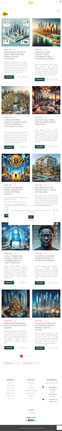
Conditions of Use (10, 395)
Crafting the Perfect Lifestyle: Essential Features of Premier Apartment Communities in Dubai (15, 123)
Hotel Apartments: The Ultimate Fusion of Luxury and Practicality (45, 189)
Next (37, 356)
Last (40, 356)
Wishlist (31, 398)
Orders (31, 385)
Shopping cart (31, 395)
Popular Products (10, 385)
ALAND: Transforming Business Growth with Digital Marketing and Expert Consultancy (13, 259)
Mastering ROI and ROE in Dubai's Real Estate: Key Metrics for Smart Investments (14, 55)
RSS (59, 11)
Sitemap (10, 383)
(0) (15, 49)
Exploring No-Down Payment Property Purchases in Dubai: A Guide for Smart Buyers (44, 55)
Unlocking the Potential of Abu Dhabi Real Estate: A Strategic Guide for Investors (45, 326)
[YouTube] (31, 413)
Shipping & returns (10, 393)
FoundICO (13, 199)
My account (31, 383)
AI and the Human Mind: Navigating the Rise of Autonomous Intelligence (45, 258)
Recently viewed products (31, 390)
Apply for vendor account (51, 383)
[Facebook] (28, 413)
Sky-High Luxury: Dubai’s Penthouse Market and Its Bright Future (45, 122)
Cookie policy (10, 390)
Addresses (31, 388)
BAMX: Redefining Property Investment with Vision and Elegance (15, 325)
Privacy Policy (10, 388)
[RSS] (34, 413)
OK (31, 217)
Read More (9, 77)
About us (10, 398)
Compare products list (31, 393)
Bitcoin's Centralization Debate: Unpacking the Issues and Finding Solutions (13, 190)
